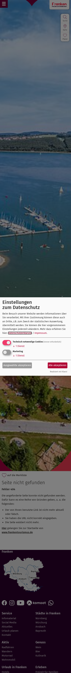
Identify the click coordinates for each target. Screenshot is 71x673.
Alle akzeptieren (57, 365)
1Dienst (18, 346)
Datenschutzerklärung (20, 333)
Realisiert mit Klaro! (58, 372)
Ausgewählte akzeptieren (17, 365)
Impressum (40, 333)
